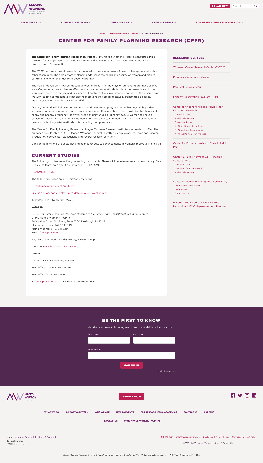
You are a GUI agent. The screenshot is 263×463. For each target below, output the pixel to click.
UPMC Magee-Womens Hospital (142, 421)
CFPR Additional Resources (188, 185)
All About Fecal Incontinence (189, 130)
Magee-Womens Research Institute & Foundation (33, 437)
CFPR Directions (183, 193)
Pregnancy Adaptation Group (191, 77)
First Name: (94, 334)
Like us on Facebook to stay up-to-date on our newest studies (69, 192)
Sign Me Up (131, 365)
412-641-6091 (167, 437)
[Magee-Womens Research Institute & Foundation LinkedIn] (254, 396)
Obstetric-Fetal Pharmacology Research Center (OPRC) (197, 158)
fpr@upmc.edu (49, 232)
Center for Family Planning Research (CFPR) (200, 181)
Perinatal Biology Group (187, 87)
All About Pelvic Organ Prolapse (190, 134)
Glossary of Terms (183, 122)
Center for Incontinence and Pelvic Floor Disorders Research (198, 108)
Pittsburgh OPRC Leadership (189, 168)
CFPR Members (182, 189)
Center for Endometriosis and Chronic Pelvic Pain (200, 145)
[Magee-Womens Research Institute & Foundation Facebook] (233, 396)
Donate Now (220, 6)
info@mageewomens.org (188, 437)
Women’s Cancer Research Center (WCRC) (199, 67)
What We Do (29, 22)
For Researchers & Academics (218, 22)
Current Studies (182, 114)
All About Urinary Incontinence (190, 126)
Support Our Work (74, 22)
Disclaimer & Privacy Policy (216, 437)
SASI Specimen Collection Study (54, 185)
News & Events (162, 22)
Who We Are (120, 22)
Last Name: (139, 334)
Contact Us (190, 412)
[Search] (255, 6)
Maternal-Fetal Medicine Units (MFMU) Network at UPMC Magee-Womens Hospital (199, 204)
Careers (209, 412)
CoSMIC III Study (44, 171)
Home (102, 34)
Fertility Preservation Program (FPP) (195, 96)
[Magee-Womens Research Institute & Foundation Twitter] (240, 396)
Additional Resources (185, 118)
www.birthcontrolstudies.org (60, 246)
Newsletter (110, 421)
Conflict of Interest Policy (244, 437)
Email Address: (96, 349)
